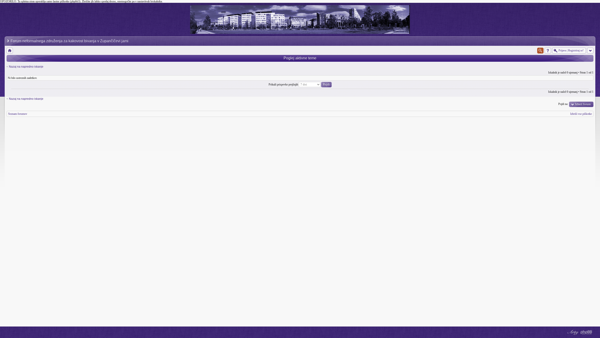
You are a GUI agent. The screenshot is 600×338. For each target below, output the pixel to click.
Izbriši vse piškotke (581, 113)
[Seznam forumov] (10, 51)
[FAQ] (548, 51)
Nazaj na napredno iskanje (26, 66)
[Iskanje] (540, 51)
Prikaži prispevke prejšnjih (284, 84)
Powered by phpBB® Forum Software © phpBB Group (586, 332)
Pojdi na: (563, 104)
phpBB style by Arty (572, 332)
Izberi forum (583, 104)
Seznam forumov (17, 113)
